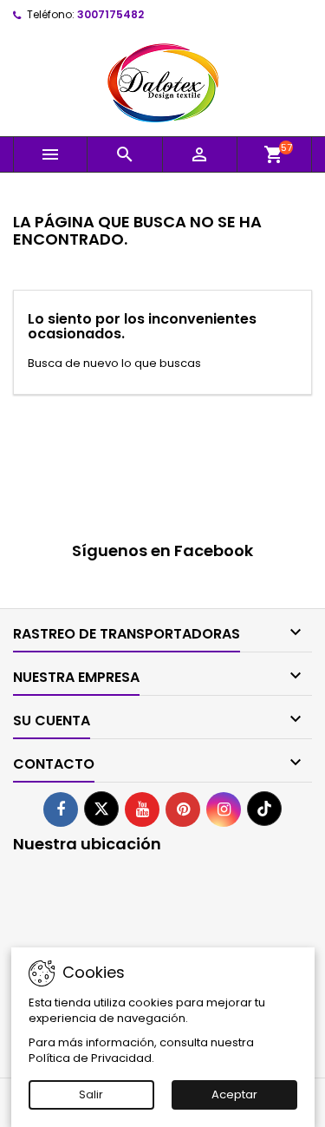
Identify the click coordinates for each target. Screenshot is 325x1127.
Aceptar (234, 1094)
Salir (91, 1094)
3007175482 (110, 14)
